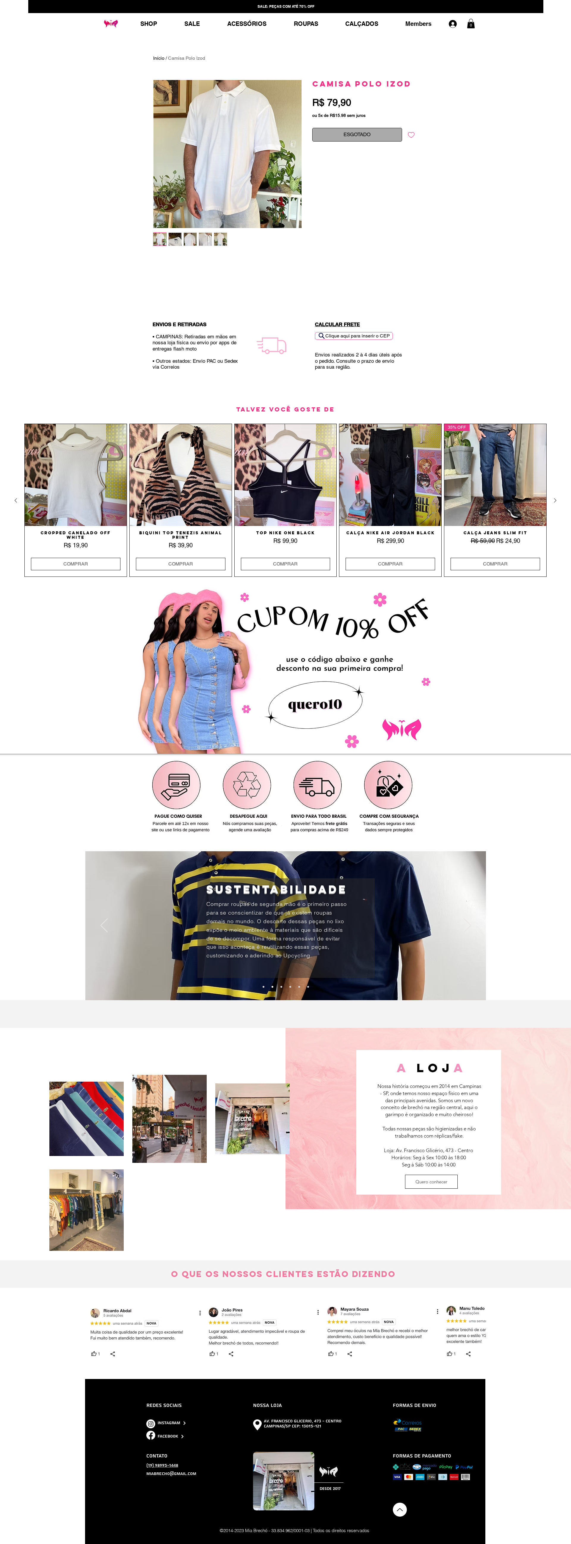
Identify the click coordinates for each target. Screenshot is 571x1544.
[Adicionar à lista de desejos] (411, 135)
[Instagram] (150, 1423)
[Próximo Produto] (555, 500)
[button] (471, 23)
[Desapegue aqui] (281, 987)
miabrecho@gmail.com (171, 1474)
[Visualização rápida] (76, 475)
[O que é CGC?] (290, 987)
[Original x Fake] (263, 987)
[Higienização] (308, 987)
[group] (285, 500)
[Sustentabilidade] (272, 987)
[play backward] (93, 1332)
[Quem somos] (299, 987)
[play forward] (478, 1332)
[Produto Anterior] (15, 500)
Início (158, 58)
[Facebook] (150, 1435)
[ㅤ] (456, 24)
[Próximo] (467, 926)
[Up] (400, 1510)
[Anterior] (104, 926)
